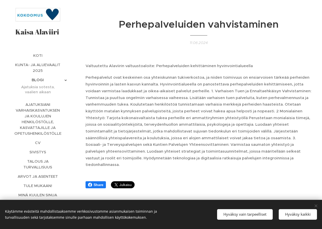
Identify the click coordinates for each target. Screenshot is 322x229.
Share (98, 185)
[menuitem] (38, 55)
